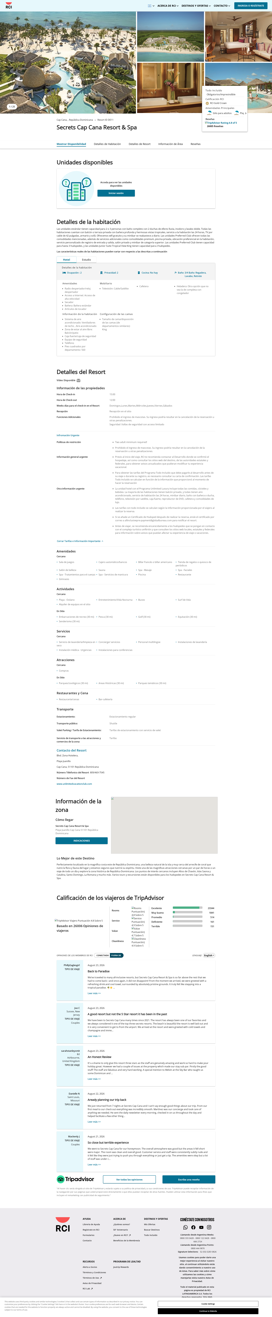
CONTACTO (221, 5)
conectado (102, 955)
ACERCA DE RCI (167, 5)
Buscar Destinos (152, 1229)
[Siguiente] (245, 113)
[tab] (71, 144)
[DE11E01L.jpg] (68, 62)
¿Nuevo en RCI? (120, 1235)
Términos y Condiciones (94, 1272)
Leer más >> (94, 993)
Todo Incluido (150, 1235)
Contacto (87, 1240)
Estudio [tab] (86, 259)
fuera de (116, 955)
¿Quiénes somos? (121, 1224)
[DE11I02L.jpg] (170, 88)
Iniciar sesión (116, 193)
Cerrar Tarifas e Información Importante (78, 541)
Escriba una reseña (189, 1179)
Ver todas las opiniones (129, 1179)
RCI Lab (87, 1288)
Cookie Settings (208, 1304)
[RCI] (9, 5)
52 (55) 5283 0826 (208, 1251)
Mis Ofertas (149, 1224)
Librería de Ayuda (91, 1224)
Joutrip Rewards (121, 1267)
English (208, 955)
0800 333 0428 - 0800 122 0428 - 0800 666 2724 (197, 1240)
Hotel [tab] (66, 259)
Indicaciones (82, 840)
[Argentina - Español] (150, 5)
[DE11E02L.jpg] (170, 36)
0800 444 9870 (198, 1248)
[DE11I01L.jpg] (238, 36)
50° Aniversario (120, 1229)
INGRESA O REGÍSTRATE (251, 5)
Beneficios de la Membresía (126, 1240)
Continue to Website (208, 1311)
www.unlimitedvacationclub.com (74, 783)
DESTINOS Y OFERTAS (195, 5)
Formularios (88, 1235)
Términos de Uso (91, 1277)
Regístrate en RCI (91, 1229)
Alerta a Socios (90, 1267)
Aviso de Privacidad (92, 1283)
